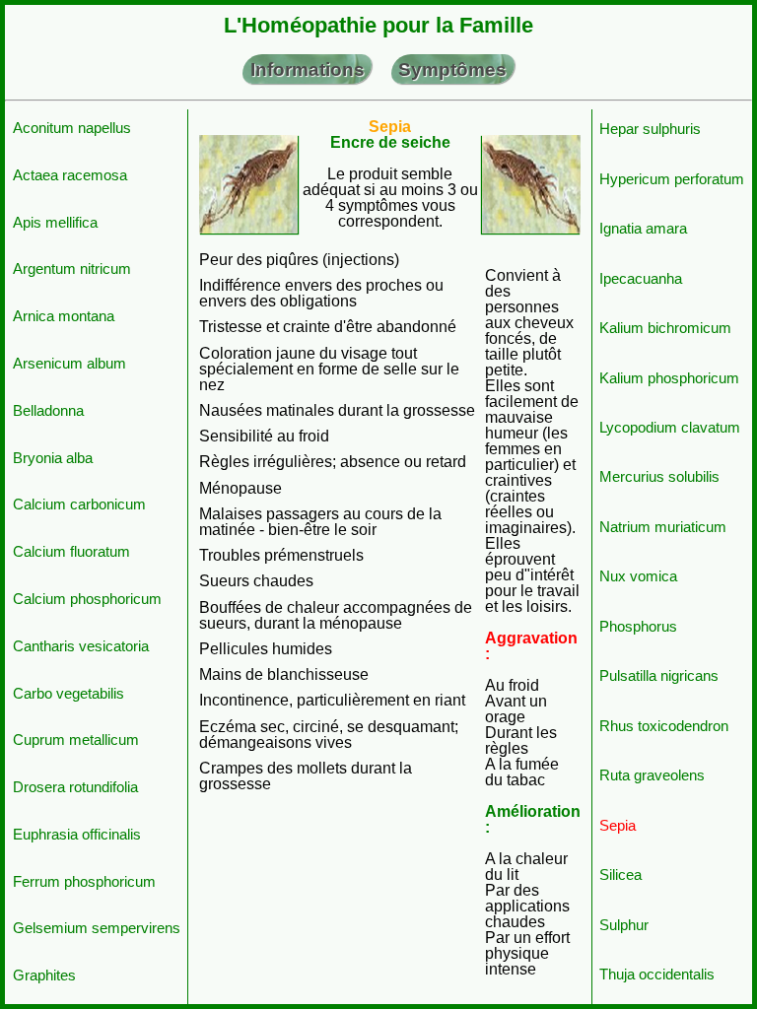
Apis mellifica (55, 222)
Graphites (44, 975)
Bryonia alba (53, 457)
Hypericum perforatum (671, 178)
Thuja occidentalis (657, 974)
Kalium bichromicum (665, 327)
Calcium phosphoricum (87, 598)
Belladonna (48, 410)
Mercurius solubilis (659, 476)
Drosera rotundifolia (75, 786)
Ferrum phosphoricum (84, 881)
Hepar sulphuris (650, 128)
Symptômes (452, 69)
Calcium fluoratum (71, 551)
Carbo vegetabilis (68, 693)
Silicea (620, 874)
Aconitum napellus (72, 127)
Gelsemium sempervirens (96, 927)
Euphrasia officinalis (77, 834)
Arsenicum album (69, 363)
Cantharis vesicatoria (81, 646)
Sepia (617, 825)
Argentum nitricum (72, 268)
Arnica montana (63, 315)
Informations (307, 69)
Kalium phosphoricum (669, 377)
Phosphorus (638, 626)
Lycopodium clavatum (669, 427)
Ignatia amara (643, 228)
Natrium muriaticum (662, 526)
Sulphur (624, 924)
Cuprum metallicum (76, 739)
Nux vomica (638, 576)
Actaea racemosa (70, 175)
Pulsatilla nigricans (659, 675)
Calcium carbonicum (79, 504)
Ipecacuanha (640, 278)
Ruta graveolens (652, 775)
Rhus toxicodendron (663, 725)
